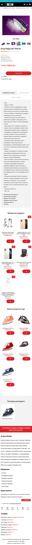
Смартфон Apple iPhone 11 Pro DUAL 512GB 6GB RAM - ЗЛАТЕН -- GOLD (24, 234)
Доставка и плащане (24, 92)
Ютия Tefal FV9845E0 (24, 328)
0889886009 (15, 517)
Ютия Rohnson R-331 (8, 379)
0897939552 (10, 520)
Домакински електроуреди (9, 8)
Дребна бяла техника (20, 8)
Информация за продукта (9, 92)
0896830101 (15, 525)
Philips (9, 59)
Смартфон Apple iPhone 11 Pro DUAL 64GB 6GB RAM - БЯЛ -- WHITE (8, 264)
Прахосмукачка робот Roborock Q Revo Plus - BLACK (24, 263)
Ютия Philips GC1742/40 (8, 354)
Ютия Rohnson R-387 (24, 354)
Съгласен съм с (11, 503)
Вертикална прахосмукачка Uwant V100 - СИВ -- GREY (8, 233)
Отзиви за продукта (16, 97)
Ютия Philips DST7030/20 (7, 418)
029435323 (21, 517)
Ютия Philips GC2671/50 (8, 328)
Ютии (27, 8)
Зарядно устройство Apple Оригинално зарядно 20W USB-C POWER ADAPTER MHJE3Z (8, 294)
